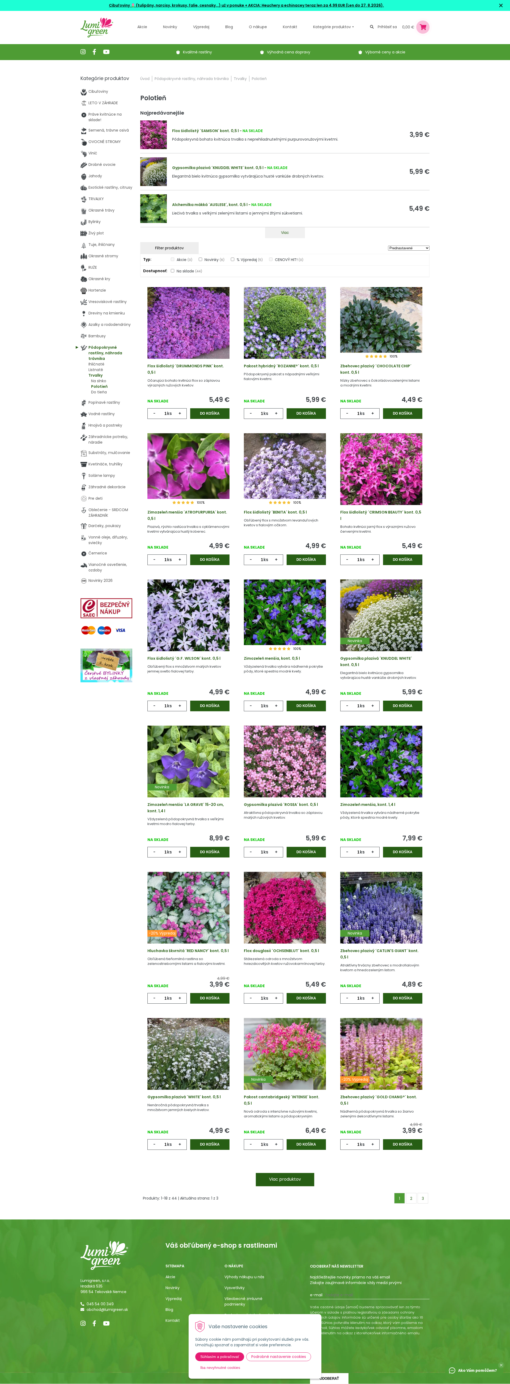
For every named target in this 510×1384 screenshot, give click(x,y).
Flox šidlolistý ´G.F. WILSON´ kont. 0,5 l (183, 658)
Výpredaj (201, 27)
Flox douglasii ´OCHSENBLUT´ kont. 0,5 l (281, 950)
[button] (501, 1365)
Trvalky (240, 78)
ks (169, 413)
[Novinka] (381, 623)
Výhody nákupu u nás (244, 1277)
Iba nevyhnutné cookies (220, 1367)
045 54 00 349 (100, 1304)
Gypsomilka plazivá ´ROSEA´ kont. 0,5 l (281, 804)
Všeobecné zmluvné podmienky (243, 1301)
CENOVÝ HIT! (289, 259)
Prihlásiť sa (387, 27)
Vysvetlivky (234, 1287)
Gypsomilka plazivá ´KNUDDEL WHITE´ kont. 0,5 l (218, 167)
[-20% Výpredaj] (188, 916)
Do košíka (209, 413)
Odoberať (329, 1379)
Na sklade (189, 271)
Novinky (170, 27)
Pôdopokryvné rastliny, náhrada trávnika (192, 78)
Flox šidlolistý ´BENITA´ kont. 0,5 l (275, 512)
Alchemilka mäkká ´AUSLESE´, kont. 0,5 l (210, 204)
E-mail (316, 1295)
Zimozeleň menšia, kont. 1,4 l (367, 804)
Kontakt (172, 1320)
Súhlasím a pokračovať (219, 1356)
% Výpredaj (250, 259)
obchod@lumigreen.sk (107, 1309)
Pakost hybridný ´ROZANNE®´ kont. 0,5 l (281, 366)
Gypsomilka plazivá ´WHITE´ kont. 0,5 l (184, 1097)
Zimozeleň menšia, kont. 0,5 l (272, 658)
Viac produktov (285, 1179)
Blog (169, 1309)
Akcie (142, 27)
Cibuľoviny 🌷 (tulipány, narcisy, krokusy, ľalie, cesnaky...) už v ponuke (176, 5)
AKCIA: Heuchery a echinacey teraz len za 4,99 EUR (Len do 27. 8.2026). (315, 5)
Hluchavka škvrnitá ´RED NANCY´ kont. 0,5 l (188, 950)
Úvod (145, 78)
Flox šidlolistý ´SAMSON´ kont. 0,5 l (205, 130)
